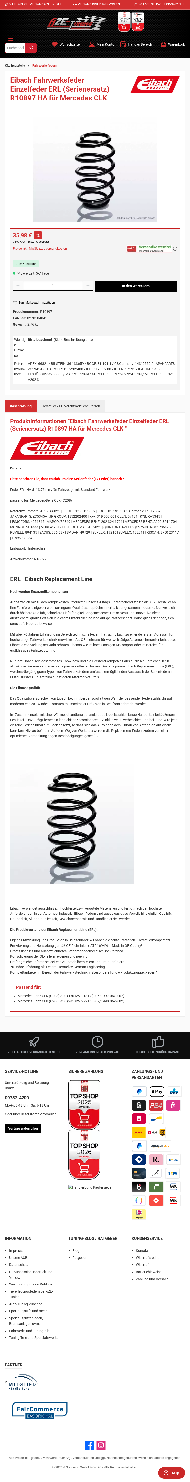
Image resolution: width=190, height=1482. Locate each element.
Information (18, 1238)
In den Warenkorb (136, 286)
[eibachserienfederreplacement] (95, 169)
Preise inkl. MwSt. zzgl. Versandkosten (40, 248)
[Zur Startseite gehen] (77, 22)
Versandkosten (83, 1458)
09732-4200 (17, 1097)
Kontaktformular (43, 1114)
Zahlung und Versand (152, 1279)
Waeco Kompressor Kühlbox (30, 1284)
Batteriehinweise (148, 1272)
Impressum (17, 1251)
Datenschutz (19, 1265)
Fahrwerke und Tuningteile (29, 1331)
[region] (95, 169)
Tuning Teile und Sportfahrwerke (33, 1338)
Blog (75, 1251)
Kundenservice (147, 1238)
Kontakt (142, 1251)
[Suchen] (31, 48)
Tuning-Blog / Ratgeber (92, 1238)
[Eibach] (155, 91)
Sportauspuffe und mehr (28, 1311)
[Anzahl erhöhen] (88, 286)
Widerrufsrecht (147, 1258)
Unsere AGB (18, 1258)
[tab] (21, 406)
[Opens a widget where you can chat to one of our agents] (171, 1473)
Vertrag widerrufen (23, 1128)
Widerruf (142, 1265)
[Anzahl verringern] (18, 286)
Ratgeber (79, 1258)
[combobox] (15, 48)
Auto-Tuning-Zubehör (25, 1304)
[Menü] (11, 39)
